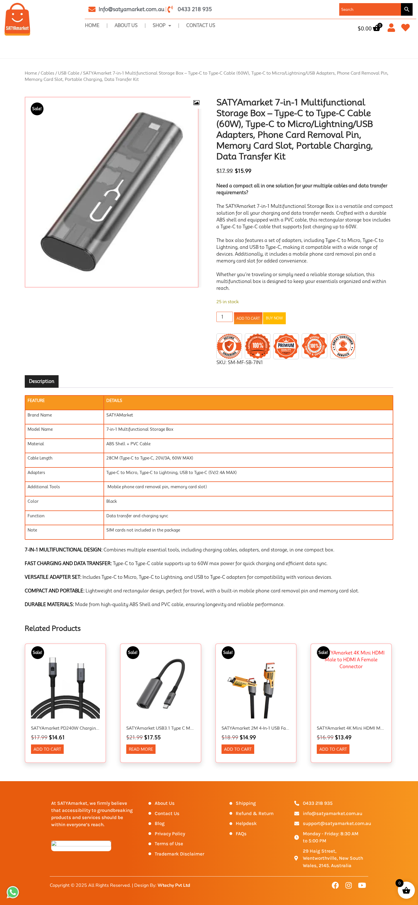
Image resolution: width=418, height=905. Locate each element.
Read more (141, 749)
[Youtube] (362, 885)
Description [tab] (41, 381)
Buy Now (274, 318)
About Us (126, 25)
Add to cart (248, 318)
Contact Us (200, 25)
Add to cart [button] (47, 749)
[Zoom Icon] (196, 103)
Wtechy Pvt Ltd (174, 885)
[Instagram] (348, 885)
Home (92, 25)
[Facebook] (335, 885)
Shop (159, 25)
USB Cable (68, 73)
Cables (47, 73)
